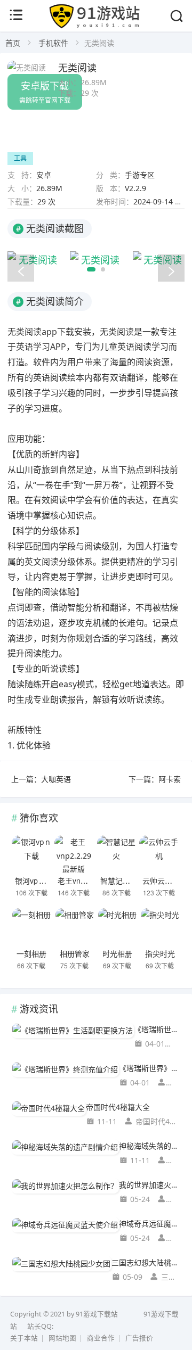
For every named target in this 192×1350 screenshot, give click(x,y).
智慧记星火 (119, 880)
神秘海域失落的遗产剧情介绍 (150, 1146)
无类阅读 (77, 67)
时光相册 (117, 953)
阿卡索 (169, 779)
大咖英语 (56, 779)
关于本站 (24, 1338)
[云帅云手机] (158, 853)
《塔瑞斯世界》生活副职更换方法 (157, 1029)
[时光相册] (117, 926)
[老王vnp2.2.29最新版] (73, 853)
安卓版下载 (44, 91)
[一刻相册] (31, 926)
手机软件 (53, 43)
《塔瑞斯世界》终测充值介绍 (150, 1068)
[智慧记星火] (116, 853)
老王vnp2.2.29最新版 (93, 880)
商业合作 (101, 1338)
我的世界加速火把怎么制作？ (150, 1185)
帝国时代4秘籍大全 (118, 1107)
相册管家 (75, 953)
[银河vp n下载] (31, 853)
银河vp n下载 (36, 880)
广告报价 (139, 1338)
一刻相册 (31, 953)
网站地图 (62, 1338)
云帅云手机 (161, 880)
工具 (20, 158)
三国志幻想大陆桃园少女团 (146, 1262)
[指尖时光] (159, 926)
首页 (12, 43)
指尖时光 (160, 953)
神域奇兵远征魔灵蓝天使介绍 (150, 1224)
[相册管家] (74, 926)
